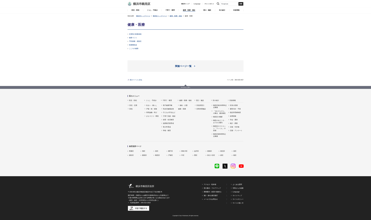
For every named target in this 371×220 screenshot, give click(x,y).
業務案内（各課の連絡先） (213, 192)
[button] (185, 66)
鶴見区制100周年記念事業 (220, 106)
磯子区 (170, 151)
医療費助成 (133, 45)
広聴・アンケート (236, 130)
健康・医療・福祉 (176, 16)
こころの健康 (133, 48)
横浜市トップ (185, 4)
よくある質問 (237, 184)
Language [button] (197, 4)
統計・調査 (234, 123)
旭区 (143, 151)
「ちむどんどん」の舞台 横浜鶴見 (219, 112)
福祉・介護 (183, 105)
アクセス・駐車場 (210, 184)
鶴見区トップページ (160, 16)
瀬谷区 (131, 155)
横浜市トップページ (143, 16)
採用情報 (233, 116)
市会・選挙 (234, 120)
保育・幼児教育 (168, 120)
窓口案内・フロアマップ (212, 188)
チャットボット (209, 4)
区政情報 (233, 100)
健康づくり (133, 37)
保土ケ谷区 (211, 155)
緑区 (221, 155)
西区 (195, 155)
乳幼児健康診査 (168, 109)
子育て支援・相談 (169, 116)
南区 (234, 155)
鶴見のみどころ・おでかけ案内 (219, 121)
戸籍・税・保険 (151, 109)
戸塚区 (170, 155)
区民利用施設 (201, 109)
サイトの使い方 (238, 203)
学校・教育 (167, 130)
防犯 (131, 109)
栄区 (234, 151)
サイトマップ (237, 195)
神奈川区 (184, 151)
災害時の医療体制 (135, 34)
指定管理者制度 (235, 112)
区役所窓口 (200, 105)
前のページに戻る (136, 80)
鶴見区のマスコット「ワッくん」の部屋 (219, 128)
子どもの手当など (169, 112)
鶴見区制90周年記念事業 (219, 135)
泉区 (156, 151)
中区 (182, 155)
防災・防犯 (133, 100)
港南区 (209, 151)
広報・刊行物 (234, 127)
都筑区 (144, 155)
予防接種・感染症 (135, 41)
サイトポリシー (238, 199)
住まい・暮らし (151, 105)
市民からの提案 (238, 188)
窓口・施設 (200, 100)
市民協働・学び (151, 112)
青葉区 (131, 151)
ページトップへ (185, 87)
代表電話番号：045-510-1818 (140, 203)
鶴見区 (157, 155)
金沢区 (196, 151)
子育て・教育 (167, 100)
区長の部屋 (234, 105)
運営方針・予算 (235, 109)
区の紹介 (216, 100)
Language (236, 192)
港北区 (222, 151)
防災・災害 (133, 105)
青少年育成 (167, 127)
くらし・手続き (151, 100)
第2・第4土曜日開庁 (211, 195)
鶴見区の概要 (218, 117)
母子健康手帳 (167, 105)
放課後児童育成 (168, 123)
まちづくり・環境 (152, 116)
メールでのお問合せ (211, 199)
